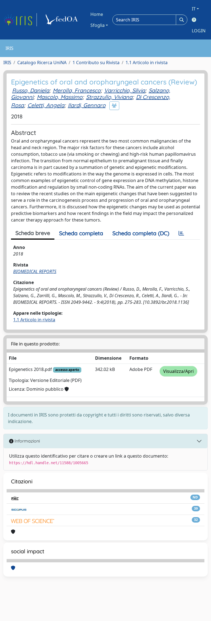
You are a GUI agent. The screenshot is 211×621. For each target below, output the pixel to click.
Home (96, 14)
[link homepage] (20, 19)
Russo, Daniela (30, 90)
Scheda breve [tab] (32, 232)
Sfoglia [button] (97, 25)
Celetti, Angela (45, 105)
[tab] (181, 233)
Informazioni (26, 441)
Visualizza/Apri (178, 371)
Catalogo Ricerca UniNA (41, 62)
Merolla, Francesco (77, 90)
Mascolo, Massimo (59, 96)
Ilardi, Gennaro (87, 105)
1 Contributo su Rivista (96, 62)
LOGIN (199, 31)
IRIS (7, 62)
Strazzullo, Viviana (109, 96)
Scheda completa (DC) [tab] (140, 233)
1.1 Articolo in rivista (147, 62)
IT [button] (194, 9)
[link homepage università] (62, 19)
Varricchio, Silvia (124, 90)
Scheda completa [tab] (81, 233)
